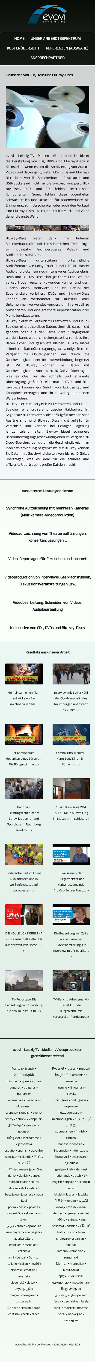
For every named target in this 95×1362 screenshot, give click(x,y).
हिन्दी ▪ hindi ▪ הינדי (71, 1277)
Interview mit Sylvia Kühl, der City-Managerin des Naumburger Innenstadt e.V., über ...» (71, 701)
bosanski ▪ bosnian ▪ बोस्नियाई (71, 1226)
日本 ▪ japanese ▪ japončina (23, 1170)
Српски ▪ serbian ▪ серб (24, 1308)
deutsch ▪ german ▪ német (71, 1214)
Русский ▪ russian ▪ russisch (71, 1069)
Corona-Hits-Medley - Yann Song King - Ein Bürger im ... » (71, 759)
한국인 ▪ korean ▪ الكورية (71, 1201)
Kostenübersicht (23, 48)
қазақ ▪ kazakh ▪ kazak (71, 1207)
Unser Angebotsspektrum (56, 39)
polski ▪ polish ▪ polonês (24, 1207)
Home (19, 39)
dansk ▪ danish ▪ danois (24, 1176)
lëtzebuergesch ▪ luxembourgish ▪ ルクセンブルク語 (71, 1119)
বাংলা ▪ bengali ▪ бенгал (24, 1258)
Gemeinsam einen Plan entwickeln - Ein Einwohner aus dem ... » (24, 698)
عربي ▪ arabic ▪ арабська (24, 1226)
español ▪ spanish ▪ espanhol (24, 1151)
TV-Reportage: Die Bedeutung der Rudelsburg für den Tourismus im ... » (23, 1005)
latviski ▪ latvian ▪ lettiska (71, 1195)
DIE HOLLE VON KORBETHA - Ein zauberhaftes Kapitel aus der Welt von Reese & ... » (23, 942)
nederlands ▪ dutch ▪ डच (71, 1176)
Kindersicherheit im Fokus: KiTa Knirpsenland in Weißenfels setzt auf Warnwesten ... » (24, 882)
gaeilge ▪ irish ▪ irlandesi (71, 1170)
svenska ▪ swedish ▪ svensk (24, 1113)
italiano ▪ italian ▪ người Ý (24, 1264)
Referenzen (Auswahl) (67, 48)
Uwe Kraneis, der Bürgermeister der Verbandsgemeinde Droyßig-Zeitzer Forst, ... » (71, 882)
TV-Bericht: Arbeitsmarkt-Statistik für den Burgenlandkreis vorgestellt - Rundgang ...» (71, 1008)
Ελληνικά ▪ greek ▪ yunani (24, 1082)
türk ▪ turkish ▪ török (71, 1233)
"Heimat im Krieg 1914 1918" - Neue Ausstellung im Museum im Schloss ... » (71, 813)
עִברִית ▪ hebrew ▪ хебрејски (24, 1119)
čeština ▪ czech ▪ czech (23, 1314)
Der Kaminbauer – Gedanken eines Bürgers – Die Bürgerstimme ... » (24, 759)
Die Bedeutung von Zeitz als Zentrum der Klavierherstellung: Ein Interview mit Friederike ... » (71, 945)
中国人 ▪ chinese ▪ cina (71, 1220)
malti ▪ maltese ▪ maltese (71, 1308)
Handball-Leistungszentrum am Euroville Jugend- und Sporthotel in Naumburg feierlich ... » (24, 819)
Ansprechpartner (47, 58)
